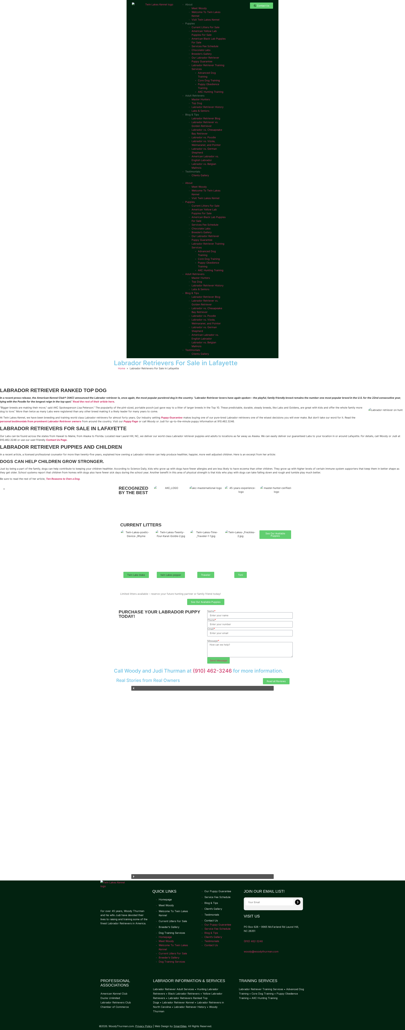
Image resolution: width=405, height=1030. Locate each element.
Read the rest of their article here (93, 401)
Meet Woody (199, 8)
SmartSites (180, 1026)
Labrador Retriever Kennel (178, 1002)
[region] (202, 782)
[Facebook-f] (104, 933)
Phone (211, 620)
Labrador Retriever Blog (206, 118)
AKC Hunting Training (210, 91)
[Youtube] (128, 933)
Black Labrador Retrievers (184, 993)
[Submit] (297, 902)
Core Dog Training (209, 80)
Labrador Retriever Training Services (261, 989)
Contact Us (211, 920)
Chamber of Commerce (114, 1006)
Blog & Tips (192, 114)
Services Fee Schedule (205, 46)
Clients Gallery (200, 175)
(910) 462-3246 (212, 671)
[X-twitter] (116, 933)
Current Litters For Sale (205, 27)
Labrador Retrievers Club (115, 1002)
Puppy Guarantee (172, 417)
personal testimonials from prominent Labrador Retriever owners (40, 421)
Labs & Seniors (200, 110)
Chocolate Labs (201, 50)
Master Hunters (201, 99)
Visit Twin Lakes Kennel (205, 19)
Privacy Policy (143, 1026)
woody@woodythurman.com (261, 951)
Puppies (190, 23)
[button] (202, 179)
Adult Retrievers (194, 95)
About (189, 4)
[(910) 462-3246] (245, 937)
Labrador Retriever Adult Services (173, 989)
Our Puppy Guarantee (217, 891)
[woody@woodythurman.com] (245, 947)
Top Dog (197, 103)
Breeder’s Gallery (202, 53)
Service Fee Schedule (217, 897)
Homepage (165, 899)
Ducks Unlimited (110, 998)
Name (211, 611)
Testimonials (192, 171)
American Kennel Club (113, 993)
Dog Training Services (172, 932)
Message (213, 641)
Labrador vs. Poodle (204, 137)
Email (211, 628)
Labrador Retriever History (208, 107)
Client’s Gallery (213, 908)
